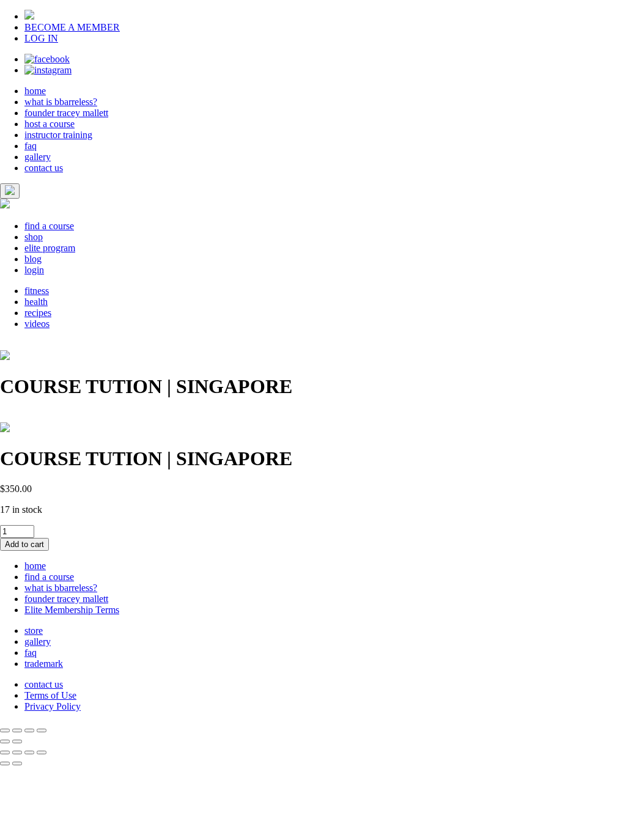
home (35, 91)
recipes (37, 312)
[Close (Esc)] (5, 730)
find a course (49, 226)
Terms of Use (50, 695)
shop (33, 237)
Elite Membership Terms (71, 610)
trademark (43, 663)
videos (37, 323)
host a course (49, 124)
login (34, 270)
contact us (43, 168)
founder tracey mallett (66, 113)
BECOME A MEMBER (72, 27)
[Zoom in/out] (41, 730)
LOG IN (41, 38)
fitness (36, 290)
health (36, 301)
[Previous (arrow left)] (5, 741)
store (33, 630)
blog (33, 259)
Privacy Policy (52, 706)
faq (30, 146)
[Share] (17, 730)
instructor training (58, 135)
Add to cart (24, 544)
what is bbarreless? (60, 102)
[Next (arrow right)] (17, 741)
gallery (37, 157)
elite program (49, 248)
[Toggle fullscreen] (29, 730)
